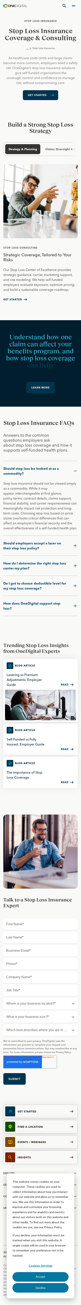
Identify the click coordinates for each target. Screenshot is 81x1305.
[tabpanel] (40, 235)
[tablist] (39, 149)
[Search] (64, 6)
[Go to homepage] (15, 6)
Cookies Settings (41, 1265)
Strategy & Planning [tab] (23, 149)
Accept (40, 1276)
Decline (40, 1287)
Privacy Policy (52, 1227)
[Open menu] (73, 6)
